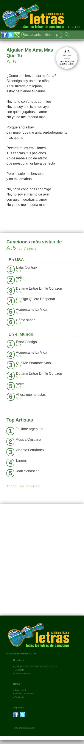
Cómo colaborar (23, 673)
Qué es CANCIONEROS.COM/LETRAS (36, 666)
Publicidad (20, 697)
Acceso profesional (24, 728)
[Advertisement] (42, 563)
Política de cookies (24, 693)
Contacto (19, 670)
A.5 (11, 61)
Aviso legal (20, 690)
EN (77, 27)
